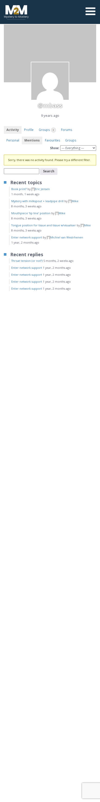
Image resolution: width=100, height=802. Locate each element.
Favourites (52, 140)
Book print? (19, 189)
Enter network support (26, 237)
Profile (29, 130)
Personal (12, 140)
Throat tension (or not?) (27, 261)
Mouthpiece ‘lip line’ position (31, 213)
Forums (66, 130)
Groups (46, 130)
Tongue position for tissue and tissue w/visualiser (43, 225)
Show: (54, 148)
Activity (12, 130)
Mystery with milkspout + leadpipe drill (37, 201)
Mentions (32, 140)
